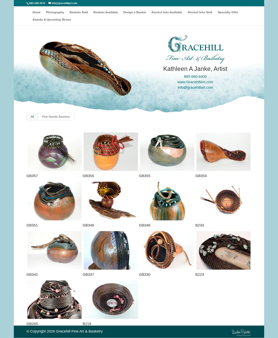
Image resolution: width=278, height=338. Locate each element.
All (32, 116)
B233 (199, 225)
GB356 (88, 176)
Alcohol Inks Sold (200, 12)
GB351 (32, 225)
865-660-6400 (195, 76)
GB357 (32, 176)
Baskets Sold (79, 12)
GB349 (88, 225)
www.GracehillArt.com (195, 82)
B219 (87, 324)
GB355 (144, 176)
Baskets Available (105, 12)
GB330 (144, 274)
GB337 (88, 274)
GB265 (32, 324)
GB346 (144, 225)
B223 (199, 274)
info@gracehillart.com (195, 87)
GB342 (32, 274)
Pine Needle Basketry (56, 116)
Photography (55, 12)
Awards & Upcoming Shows (52, 19)
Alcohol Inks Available (166, 12)
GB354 (201, 176)
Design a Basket (134, 12)
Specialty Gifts (228, 12)
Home (36, 12)
